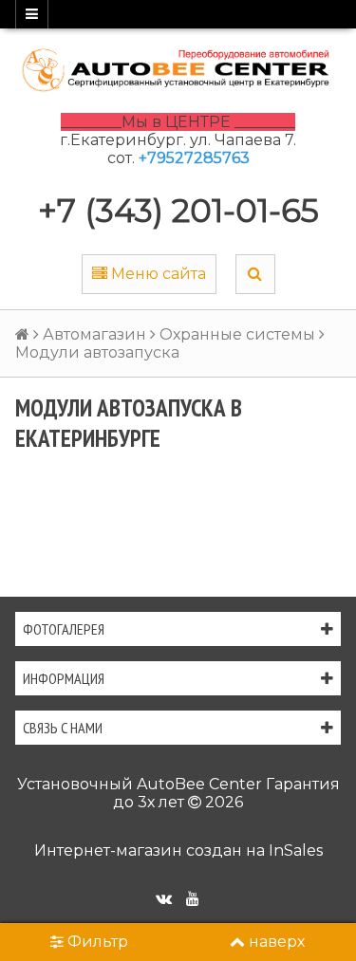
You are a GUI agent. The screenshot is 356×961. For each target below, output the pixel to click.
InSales (296, 850)
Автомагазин (94, 334)
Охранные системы (237, 334)
